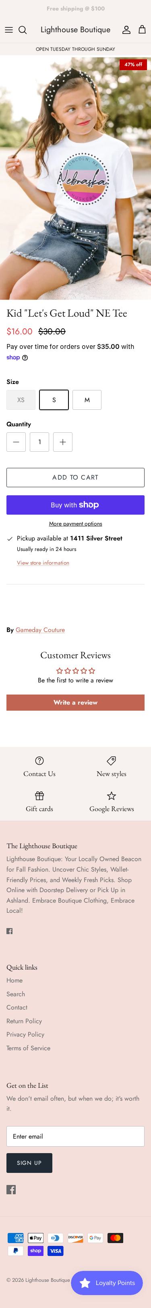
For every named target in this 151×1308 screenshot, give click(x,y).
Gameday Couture (40, 629)
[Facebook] (9, 931)
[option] (75, 178)
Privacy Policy (25, 1034)
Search (15, 994)
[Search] (26, 30)
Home (14, 980)
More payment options (75, 523)
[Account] (124, 30)
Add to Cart (75, 477)
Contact (16, 1007)
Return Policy (24, 1021)
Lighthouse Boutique (48, 1280)
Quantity (18, 424)
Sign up (29, 1163)
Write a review (75, 702)
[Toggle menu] (9, 30)
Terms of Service (28, 1048)
